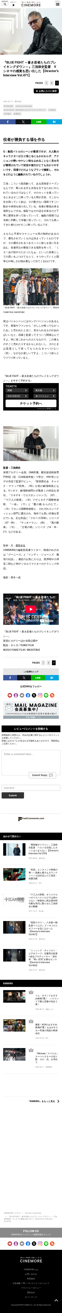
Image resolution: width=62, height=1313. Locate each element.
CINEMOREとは (31, 1269)
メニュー (57, 3)
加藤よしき (49, 1009)
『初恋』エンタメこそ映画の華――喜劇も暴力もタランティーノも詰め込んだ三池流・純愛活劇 (43, 874)
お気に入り (13, 4)
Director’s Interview (24, 106)
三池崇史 (51, 110)
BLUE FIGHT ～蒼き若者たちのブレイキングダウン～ (25, 110)
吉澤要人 (17, 114)
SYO (40, 883)
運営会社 (31, 1292)
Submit (13, 795)
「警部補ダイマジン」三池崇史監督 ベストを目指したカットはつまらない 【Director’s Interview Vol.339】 (44, 849)
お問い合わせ (31, 1274)
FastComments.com (33, 818)
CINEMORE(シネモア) (12, 1213)
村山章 (41, 911)
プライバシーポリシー (31, 1288)
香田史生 (18, 101)
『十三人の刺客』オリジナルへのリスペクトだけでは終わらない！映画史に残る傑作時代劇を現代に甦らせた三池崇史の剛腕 (43, 900)
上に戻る (56, 1301)
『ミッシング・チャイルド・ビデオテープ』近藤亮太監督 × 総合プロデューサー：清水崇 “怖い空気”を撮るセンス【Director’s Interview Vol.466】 (43, 957)
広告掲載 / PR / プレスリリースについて (31, 1283)
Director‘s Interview (33, 1213)
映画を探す (5, 3)
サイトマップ (31, 1297)
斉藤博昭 (48, 1067)
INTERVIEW (8, 106)
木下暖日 (7, 114)
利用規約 (6, 735)
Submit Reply (39, 775)
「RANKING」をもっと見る (41, 1101)
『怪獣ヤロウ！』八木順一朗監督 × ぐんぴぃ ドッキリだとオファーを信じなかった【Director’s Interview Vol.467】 (43, 928)
